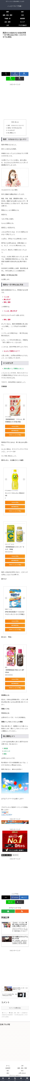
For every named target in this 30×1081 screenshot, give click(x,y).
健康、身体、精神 (7, 855)
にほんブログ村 (6, 814)
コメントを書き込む (15, 1008)
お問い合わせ (22, 1073)
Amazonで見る (15, 426)
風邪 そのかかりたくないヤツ (16, 125)
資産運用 (8, 1068)
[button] (19, 79)
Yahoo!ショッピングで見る (15, 434)
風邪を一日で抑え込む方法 (15, 128)
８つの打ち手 (11, 130)
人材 (22, 1065)
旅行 (8, 1070)
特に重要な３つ (12, 132)
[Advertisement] (15, 55)
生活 (22, 1070)
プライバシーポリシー (15, 1075)
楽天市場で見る (15, 430)
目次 (12, 122)
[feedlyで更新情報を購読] (8, 911)
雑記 (8, 1073)
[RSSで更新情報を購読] (22, 911)
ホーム (8, 1065)
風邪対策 (16, 855)
